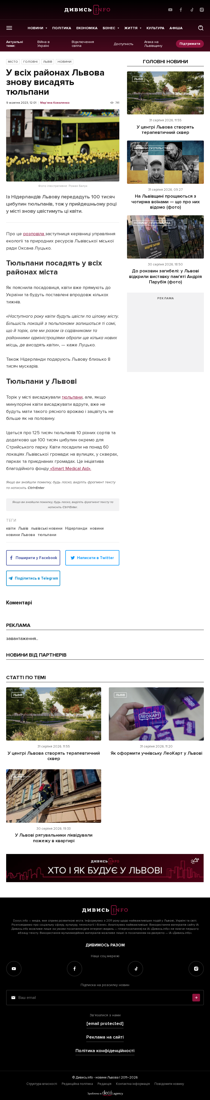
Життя (131, 28)
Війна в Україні (43, 44)
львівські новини (46, 529)
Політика (61, 28)
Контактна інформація (133, 1084)
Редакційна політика (77, 1084)
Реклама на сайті (105, 1037)
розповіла (34, 234)
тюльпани (72, 397)
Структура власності (41, 1084)
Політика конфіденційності (105, 1050)
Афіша (176, 28)
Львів (47, 62)
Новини (35, 28)
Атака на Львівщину (153, 44)
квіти (11, 529)
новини (97, 529)
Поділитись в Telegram (36, 578)
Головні (30, 62)
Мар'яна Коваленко (55, 102)
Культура (155, 28)
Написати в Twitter (95, 558)
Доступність (123, 44)
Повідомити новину (169, 1084)
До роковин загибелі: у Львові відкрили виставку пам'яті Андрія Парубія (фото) (165, 276)
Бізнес (109, 28)
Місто (13, 62)
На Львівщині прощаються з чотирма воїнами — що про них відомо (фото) (165, 201)
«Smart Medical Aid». (70, 468)
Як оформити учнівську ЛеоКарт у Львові (156, 753)
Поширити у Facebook (36, 558)
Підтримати (190, 43)
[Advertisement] (165, 335)
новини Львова (20, 535)
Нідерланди (76, 529)
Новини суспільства (152, 148)
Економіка (87, 28)
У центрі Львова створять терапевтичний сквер (165, 129)
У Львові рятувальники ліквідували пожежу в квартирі (53, 837)
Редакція (104, 1084)
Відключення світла (83, 44)
